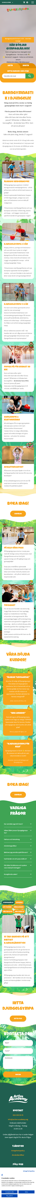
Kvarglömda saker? (18, 874)
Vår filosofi (7, 911)
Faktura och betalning (18, 839)
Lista (10, 66)
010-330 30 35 (18, 1115)
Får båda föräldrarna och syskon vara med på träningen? (18, 866)
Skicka (18, 1075)
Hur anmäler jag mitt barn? (18, 824)
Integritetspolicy (18, 1150)
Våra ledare (19, 907)
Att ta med (7, 907)
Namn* (7, 1043)
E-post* (7, 1051)
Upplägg (19, 902)
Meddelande (8, 1058)
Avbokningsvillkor (18, 846)
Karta (26, 66)
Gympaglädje (8, 902)
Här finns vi (19, 911)
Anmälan (18, 514)
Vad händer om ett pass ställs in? (18, 859)
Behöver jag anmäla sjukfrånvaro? (18, 852)
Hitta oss (18, 1019)
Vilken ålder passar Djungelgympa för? (18, 831)
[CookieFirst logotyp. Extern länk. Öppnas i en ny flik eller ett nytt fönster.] (2, 1175)
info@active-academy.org (18, 1119)
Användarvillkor (18, 1155)
